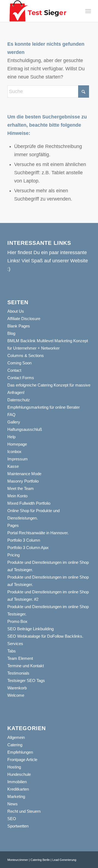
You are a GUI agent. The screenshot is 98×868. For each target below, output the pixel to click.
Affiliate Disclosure (23, 318)
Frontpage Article (22, 759)
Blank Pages (18, 326)
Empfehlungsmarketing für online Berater (43, 407)
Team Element (20, 658)
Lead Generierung (64, 859)
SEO (11, 818)
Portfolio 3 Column (23, 540)
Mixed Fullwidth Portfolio (28, 503)
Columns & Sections (25, 355)
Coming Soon (19, 363)
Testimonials (18, 673)
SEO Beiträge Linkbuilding (30, 628)
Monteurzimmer (17, 859)
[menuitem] (87, 11)
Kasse (13, 466)
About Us (15, 311)
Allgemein (16, 737)
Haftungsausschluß (24, 429)
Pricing (13, 555)
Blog (11, 333)
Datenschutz (18, 399)
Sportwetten (18, 826)
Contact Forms (20, 377)
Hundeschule (19, 774)
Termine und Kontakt (25, 665)
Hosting (14, 767)
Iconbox (14, 451)
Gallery (13, 422)
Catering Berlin (40, 859)
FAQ (11, 414)
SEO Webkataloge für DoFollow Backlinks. (45, 636)
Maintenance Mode (24, 473)
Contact (14, 370)
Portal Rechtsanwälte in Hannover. (38, 532)
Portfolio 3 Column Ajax (28, 547)
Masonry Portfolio (23, 481)
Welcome (15, 695)
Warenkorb (17, 688)
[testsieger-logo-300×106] (40, 11)
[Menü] (87, 11)
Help (11, 436)
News (12, 804)
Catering (14, 744)
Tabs (11, 651)
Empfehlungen (20, 752)
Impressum (17, 459)
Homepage (17, 444)
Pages (13, 525)
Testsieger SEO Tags (26, 680)
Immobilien (17, 781)
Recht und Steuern (24, 811)
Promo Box (17, 621)
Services (15, 643)
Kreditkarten (18, 789)
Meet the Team (20, 488)
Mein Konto (17, 495)
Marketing (16, 796)
